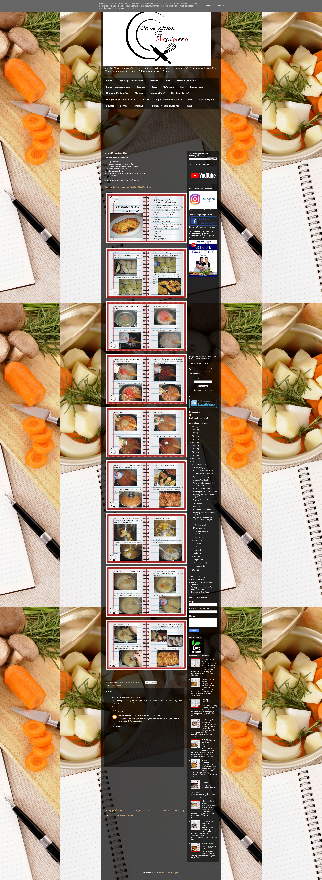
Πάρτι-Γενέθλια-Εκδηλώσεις (168, 99)
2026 (194, 427)
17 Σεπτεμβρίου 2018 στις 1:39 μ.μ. (129, 697)
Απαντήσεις (119, 711)
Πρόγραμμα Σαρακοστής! (206, 701)
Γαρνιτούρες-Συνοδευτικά (130, 81)
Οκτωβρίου (198, 537)
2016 (194, 458)
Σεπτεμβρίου (199, 540)
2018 (194, 452)
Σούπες (123, 106)
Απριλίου (197, 556)
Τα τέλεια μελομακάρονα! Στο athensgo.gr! (204, 484)
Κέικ (182, 87)
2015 (194, 462)
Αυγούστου (198, 544)
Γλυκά (167, 81)
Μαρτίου (197, 560)
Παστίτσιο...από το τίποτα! (203, 506)
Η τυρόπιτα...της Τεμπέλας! (203, 509)
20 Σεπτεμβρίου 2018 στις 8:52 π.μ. (148, 715)
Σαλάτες (110, 106)
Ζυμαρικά (141, 87)
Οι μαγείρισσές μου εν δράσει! (120, 99)
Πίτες (190, 99)
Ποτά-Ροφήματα (207, 99)
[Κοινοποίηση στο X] (150, 682)
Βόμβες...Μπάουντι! (200, 500)
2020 (194, 446)
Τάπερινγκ (138, 106)
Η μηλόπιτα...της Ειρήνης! (202, 488)
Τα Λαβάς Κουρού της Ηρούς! (208, 741)
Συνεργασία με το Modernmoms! (199, 524)
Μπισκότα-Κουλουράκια (117, 93)
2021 (194, 442)
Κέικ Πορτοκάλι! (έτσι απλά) (203, 470)
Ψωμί (189, 106)
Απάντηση (116, 706)
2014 (194, 570)
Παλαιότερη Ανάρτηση (173, 810)
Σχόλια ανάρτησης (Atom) (123, 815)
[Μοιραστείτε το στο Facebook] (153, 682)
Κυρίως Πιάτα (196, 87)
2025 (194, 430)
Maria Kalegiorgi (124, 715)
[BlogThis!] (148, 682)
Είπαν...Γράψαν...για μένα (118, 87)
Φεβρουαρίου (199, 563)
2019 (194, 449)
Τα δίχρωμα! (197, 503)
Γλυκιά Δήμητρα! (199, 528)
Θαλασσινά (168, 87)
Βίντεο (109, 81)
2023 (194, 436)
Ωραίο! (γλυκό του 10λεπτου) (208, 782)
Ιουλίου (197, 547)
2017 (194, 455)
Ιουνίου (197, 550)
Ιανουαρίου (198, 566)
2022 (194, 439)
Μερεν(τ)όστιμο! (207, 843)
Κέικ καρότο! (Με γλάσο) (200, 592)
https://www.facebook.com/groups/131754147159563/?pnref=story (128, 187)
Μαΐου (196, 553)
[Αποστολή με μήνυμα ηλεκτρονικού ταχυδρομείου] (146, 682)
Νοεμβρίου (198, 468)
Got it (221, 6)
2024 (194, 433)
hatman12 (162, 873)
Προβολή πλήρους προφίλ (198, 418)
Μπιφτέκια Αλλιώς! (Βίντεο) (201, 577)
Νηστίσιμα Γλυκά (157, 93)
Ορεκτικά (145, 99)
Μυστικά (139, 93)
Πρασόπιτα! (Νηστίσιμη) (202, 477)
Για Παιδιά (154, 81)
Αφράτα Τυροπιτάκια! (206, 761)
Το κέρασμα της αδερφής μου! (207, 822)
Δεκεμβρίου (198, 464)
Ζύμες (154, 87)
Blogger (175, 873)
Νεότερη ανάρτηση (113, 810)
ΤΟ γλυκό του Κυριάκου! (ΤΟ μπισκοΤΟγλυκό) (202, 588)
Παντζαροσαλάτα (197, 580)
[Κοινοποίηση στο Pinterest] (155, 682)
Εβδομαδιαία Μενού (186, 81)
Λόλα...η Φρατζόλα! (200, 480)
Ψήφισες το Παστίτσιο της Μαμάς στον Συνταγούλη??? (204, 519)
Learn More (210, 6)
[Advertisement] (161, 130)
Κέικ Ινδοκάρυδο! (208, 720)
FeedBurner (208, 390)
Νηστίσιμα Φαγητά (180, 93)
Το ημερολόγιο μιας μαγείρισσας (164, 106)
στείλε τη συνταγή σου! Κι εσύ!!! (205, 492)
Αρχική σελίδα (142, 810)
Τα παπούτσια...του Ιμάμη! (203, 474)
